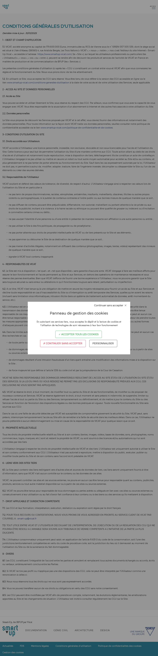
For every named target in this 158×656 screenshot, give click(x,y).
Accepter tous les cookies (80, 334)
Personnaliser (103, 343)
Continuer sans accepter (63, 343)
